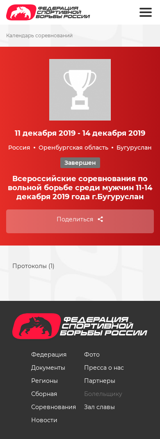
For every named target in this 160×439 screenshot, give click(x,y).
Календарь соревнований (39, 36)
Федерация (48, 354)
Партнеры (99, 380)
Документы (48, 367)
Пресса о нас (104, 367)
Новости (44, 420)
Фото (92, 354)
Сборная (44, 394)
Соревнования (53, 407)
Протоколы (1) (33, 266)
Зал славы (99, 407)
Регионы (44, 380)
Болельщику (103, 394)
